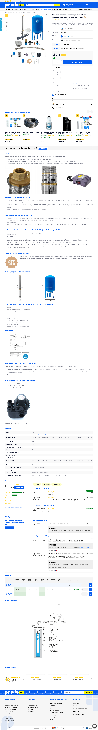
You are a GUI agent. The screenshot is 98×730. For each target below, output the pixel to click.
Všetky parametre (56, 91)
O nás (29, 703)
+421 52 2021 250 (55, 708)
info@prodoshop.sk (55, 710)
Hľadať (56, 5)
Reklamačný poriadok (9, 711)
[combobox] (77, 28)
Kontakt (6, 701)
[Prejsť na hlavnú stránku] (14, 5)
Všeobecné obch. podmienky (11, 709)
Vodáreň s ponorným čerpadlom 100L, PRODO (47, 434)
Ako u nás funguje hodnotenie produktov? (14, 507)
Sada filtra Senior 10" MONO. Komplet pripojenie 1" (13, 133)
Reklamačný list (8, 713)
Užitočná (91, 492)
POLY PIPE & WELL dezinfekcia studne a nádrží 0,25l (49, 133)
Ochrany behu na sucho (84, 547)
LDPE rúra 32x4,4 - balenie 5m (31, 132)
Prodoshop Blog (31, 711)
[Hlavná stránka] (5, 12)
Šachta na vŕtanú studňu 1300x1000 (65, 133)
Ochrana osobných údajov (10, 716)
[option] (64, 36)
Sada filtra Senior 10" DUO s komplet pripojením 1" (83, 133)
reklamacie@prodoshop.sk (57, 719)
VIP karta (29, 701)
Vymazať (52, 5)
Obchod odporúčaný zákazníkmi (11, 705)
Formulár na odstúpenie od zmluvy (12, 714)
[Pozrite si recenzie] (55, 20)
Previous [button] (23, 679)
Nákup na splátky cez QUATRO (11, 707)
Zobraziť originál (51, 511)
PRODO (74, 81)
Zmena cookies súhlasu (9, 718)
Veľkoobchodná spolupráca (33, 705)
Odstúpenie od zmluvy (9, 720)
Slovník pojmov (31, 709)
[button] (91, 48)
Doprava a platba (8, 703)
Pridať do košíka (90, 585)
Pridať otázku (9, 527)
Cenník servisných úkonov (33, 707)
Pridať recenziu (19, 487)
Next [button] (91, 679)
